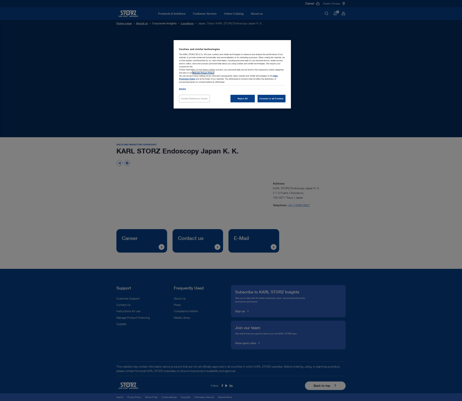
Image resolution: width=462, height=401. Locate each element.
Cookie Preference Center (194, 98)
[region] (232, 74)
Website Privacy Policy (203, 72)
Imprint (182, 89)
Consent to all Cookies (272, 98)
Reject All (243, 98)
